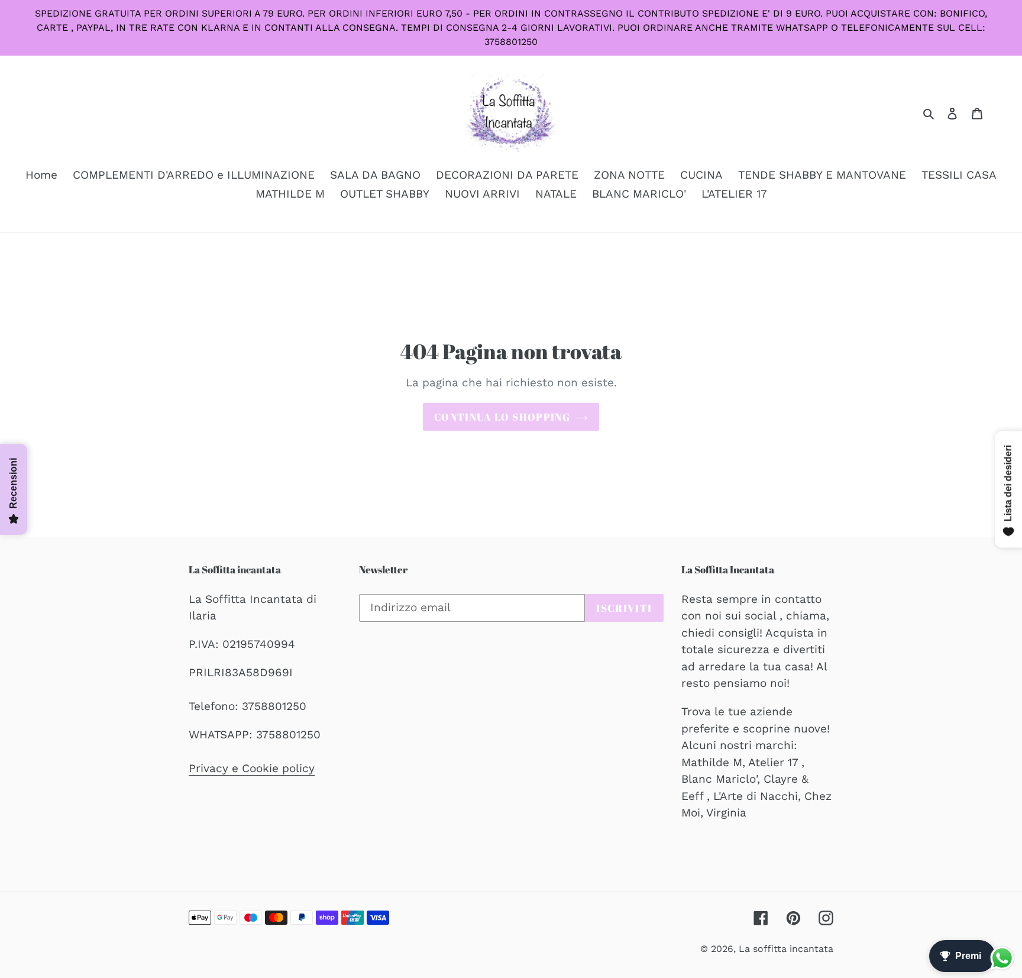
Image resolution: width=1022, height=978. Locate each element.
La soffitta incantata (786, 948)
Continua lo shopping (502, 417)
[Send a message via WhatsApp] (1002, 958)
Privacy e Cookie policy (252, 768)
